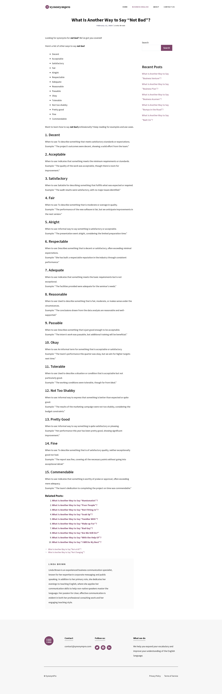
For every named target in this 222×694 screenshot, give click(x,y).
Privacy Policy (155, 676)
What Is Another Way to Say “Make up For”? (74, 523)
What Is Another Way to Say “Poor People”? (74, 505)
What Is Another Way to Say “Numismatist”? (75, 500)
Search (145, 42)
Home (125, 7)
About (156, 7)
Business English (140, 7)
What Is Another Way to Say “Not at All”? (64, 549)
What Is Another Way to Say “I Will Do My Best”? (76, 542)
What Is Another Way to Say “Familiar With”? (75, 519)
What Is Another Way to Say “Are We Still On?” (75, 532)
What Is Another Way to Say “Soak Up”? (72, 514)
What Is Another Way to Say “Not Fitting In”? (75, 509)
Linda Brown (119, 26)
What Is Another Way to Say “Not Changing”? (66, 552)
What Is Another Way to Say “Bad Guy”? (72, 528)
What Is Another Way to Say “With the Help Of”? (76, 537)
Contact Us (169, 7)
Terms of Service (171, 676)
